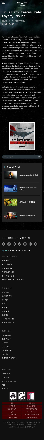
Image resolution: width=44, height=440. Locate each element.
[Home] (22, 5)
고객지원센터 (7, 296)
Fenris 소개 (6, 374)
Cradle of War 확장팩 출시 (28, 175)
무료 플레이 (6, 260)
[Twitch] (19, 244)
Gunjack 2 (5, 346)
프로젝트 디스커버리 (9, 358)
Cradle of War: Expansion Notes (28, 189)
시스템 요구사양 (8, 272)
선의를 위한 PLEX (8, 322)
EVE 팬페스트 (7, 350)
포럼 (3, 303)
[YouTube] (14, 244)
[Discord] (25, 244)
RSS (3, 385)
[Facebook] (3, 244)
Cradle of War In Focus (27, 215)
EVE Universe (7, 335)
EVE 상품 (5, 354)
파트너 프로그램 (8, 319)
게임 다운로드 (7, 264)
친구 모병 (5, 311)
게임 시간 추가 (7, 268)
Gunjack (5, 343)
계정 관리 (5, 292)
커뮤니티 (5, 300)
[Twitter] (9, 244)
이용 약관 (5, 377)
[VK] (35, 244)
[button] (41, 3)
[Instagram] (30, 244)
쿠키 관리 (5, 388)
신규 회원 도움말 (8, 276)
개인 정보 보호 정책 (9, 381)
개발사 (4, 307)
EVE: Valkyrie (6, 339)
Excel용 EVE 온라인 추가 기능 (12, 279)
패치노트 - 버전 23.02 (27, 202)
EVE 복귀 (5, 315)
